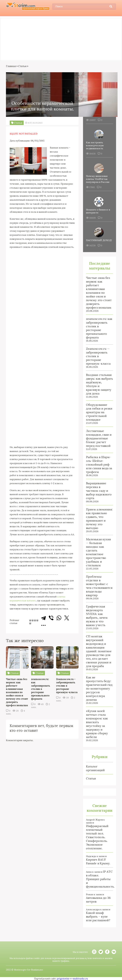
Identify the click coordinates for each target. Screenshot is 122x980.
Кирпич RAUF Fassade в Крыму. (98, 861)
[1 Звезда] (30, 620)
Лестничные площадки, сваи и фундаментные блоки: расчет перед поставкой (99, 438)
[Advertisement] (61, 38)
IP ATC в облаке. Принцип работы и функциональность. (100, 879)
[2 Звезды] (32, 620)
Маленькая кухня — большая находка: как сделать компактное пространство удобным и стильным (98, 552)
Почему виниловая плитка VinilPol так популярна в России (97, 179)
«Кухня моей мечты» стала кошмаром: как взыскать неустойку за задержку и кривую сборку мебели (97, 724)
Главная (11, 66)
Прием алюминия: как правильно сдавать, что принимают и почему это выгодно (99, 518)
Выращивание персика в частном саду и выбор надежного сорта (99, 490)
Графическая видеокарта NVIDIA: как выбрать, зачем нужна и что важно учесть (97, 616)
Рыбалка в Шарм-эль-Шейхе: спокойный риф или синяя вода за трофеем (99, 464)
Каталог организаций (95, 768)
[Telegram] (43, 617)
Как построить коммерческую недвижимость (95, 145)
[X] (66, 617)
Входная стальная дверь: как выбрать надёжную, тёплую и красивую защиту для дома (99, 384)
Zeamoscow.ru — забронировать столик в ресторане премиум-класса (98, 356)
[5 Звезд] (30, 623)
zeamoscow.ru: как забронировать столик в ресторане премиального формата (99, 328)
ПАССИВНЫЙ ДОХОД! (99, 240)
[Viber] (51, 617)
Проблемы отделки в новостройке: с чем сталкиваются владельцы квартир (99, 586)
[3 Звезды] (35, 620)
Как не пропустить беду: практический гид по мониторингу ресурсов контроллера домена (99, 688)
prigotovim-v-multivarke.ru (72, 978)
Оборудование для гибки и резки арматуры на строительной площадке (99, 412)
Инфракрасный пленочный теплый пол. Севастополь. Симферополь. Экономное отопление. (97, 837)
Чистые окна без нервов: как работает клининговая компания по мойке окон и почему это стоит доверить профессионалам (99, 292)
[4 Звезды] (37, 620)
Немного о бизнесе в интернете (98, 211)
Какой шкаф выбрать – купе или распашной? (98, 916)
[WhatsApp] (58, 617)
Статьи (22, 66)
